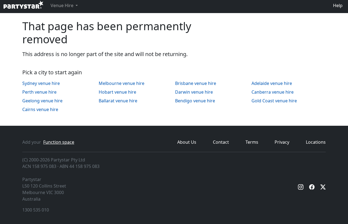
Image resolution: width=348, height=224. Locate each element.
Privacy (282, 142)
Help (338, 5)
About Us (186, 142)
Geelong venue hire (42, 101)
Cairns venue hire (40, 109)
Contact (221, 142)
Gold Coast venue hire (274, 101)
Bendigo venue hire (195, 101)
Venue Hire (62, 5)
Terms (252, 142)
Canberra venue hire (272, 92)
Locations (316, 142)
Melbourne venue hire (121, 83)
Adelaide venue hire (271, 83)
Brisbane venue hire (195, 83)
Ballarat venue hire (118, 101)
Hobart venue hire (117, 92)
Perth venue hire (39, 92)
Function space (58, 142)
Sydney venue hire (41, 83)
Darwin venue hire (194, 92)
